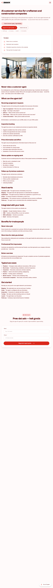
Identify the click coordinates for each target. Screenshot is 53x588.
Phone (5, 335)
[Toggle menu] (50, 2)
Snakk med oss (23, 27)
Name (5, 328)
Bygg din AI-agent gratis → (26, 343)
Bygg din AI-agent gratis (8, 27)
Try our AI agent (46, 584)
